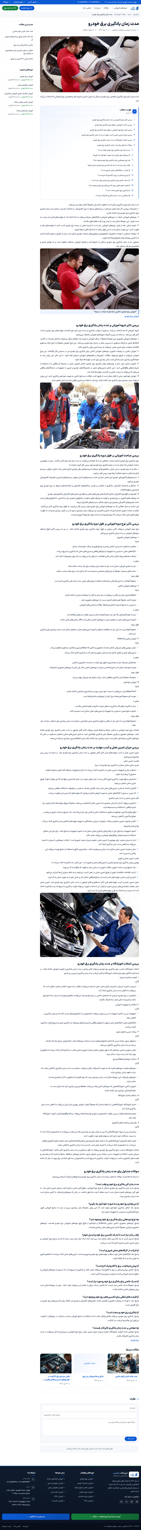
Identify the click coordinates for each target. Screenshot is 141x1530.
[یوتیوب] (121, 1502)
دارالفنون (136, 14)
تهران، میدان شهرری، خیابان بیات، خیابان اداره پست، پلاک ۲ (18, 1492)
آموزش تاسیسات (57, 1501)
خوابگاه (5, 2)
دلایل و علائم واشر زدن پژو (93, 1376)
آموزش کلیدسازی (57, 1492)
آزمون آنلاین (32, 2)
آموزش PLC (88, 1501)
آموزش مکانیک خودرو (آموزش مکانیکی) (18, 95)
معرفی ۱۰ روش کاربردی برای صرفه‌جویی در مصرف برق (19, 52)
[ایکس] (126, 1502)
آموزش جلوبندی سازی (55, 1483)
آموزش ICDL (58, 1496)
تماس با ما (87, 8)
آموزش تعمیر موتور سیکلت (20, 104)
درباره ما (97, 8)
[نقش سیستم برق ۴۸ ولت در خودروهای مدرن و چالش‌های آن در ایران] (56, 1363)
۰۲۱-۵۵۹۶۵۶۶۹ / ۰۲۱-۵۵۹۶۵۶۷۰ (18, 1482)
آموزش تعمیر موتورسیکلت (83, 1487)
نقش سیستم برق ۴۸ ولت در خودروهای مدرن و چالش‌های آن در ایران (56, 1379)
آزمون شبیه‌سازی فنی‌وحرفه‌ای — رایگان (106, 1516)
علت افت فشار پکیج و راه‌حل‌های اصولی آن (19, 38)
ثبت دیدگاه (131, 1439)
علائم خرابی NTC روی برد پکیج (22, 59)
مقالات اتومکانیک (120, 14)
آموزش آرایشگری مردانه (20, 112)
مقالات (106, 8)
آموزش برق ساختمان (85, 1496)
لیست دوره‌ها (6, 1526)
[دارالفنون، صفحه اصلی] (134, 8)
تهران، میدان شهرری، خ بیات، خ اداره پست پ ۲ (120, 2)
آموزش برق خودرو (132, 316)
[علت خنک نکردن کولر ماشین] (123, 1363)
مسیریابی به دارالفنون (37, 1516)
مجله (129, 14)
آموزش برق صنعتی (86, 1492)
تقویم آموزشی (18, 2)
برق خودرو (135, 1340)
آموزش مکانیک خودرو (85, 1483)
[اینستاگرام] (132, 1502)
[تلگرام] (137, 1502)
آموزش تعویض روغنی (20, 87)
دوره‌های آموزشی (120, 8)
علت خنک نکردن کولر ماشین (126, 1376)
